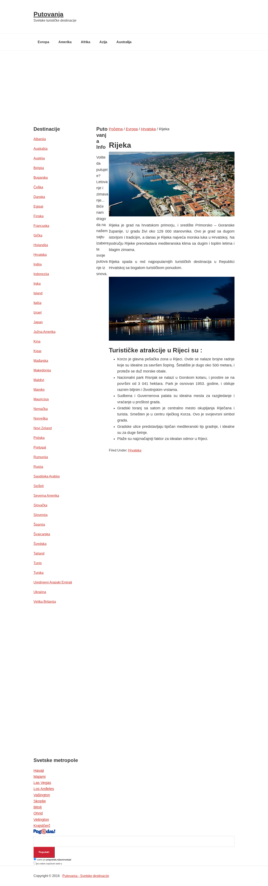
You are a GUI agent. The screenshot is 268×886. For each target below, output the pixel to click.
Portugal (40, 447)
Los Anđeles (44, 789)
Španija (39, 524)
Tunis (38, 563)
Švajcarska (42, 534)
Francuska (41, 226)
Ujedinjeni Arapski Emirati (53, 582)
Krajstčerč (42, 826)
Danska (39, 197)
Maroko (39, 389)
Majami (40, 777)
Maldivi (39, 380)
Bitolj (38, 807)
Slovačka (40, 505)
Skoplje (40, 801)
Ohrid (38, 813)
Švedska (40, 544)
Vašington (42, 795)
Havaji (39, 770)
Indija (38, 264)
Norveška (41, 418)
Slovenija (41, 515)
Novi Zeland (43, 428)
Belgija (39, 168)
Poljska (39, 438)
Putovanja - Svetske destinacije (85, 876)
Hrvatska (134, 450)
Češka (38, 187)
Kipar (37, 351)
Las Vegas (42, 783)
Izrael (38, 312)
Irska (37, 283)
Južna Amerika (44, 332)
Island (38, 293)
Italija (37, 303)
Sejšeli (39, 486)
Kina (37, 341)
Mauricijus (41, 399)
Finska (39, 216)
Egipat (38, 206)
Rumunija (41, 457)
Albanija (40, 139)
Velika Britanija (45, 601)
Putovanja (48, 14)
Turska (39, 572)
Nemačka (41, 409)
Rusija (38, 466)
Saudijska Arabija (47, 476)
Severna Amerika (46, 495)
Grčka (38, 235)
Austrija (39, 158)
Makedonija (42, 370)
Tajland (39, 553)
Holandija (41, 245)
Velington (41, 819)
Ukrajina (40, 592)
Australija (41, 148)
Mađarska (41, 360)
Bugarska (41, 177)
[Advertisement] (134, 82)
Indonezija (41, 274)
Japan (38, 322)
